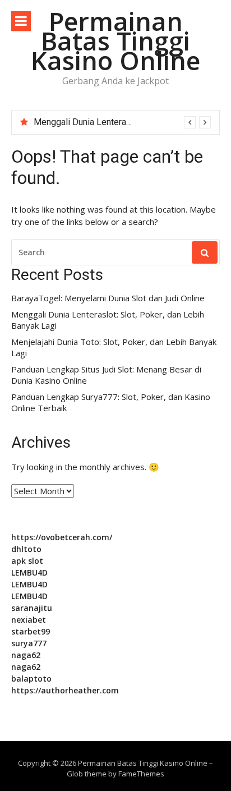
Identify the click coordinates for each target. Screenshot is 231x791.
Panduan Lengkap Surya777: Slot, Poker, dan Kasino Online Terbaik (110, 402)
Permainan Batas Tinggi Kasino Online (115, 40)
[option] (122, 122)
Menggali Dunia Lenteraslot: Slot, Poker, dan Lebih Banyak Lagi (107, 320)
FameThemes (141, 774)
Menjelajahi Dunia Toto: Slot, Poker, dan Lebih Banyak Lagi (113, 347)
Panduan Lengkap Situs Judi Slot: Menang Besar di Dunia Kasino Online (106, 375)
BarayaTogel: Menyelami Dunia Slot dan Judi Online (108, 298)
